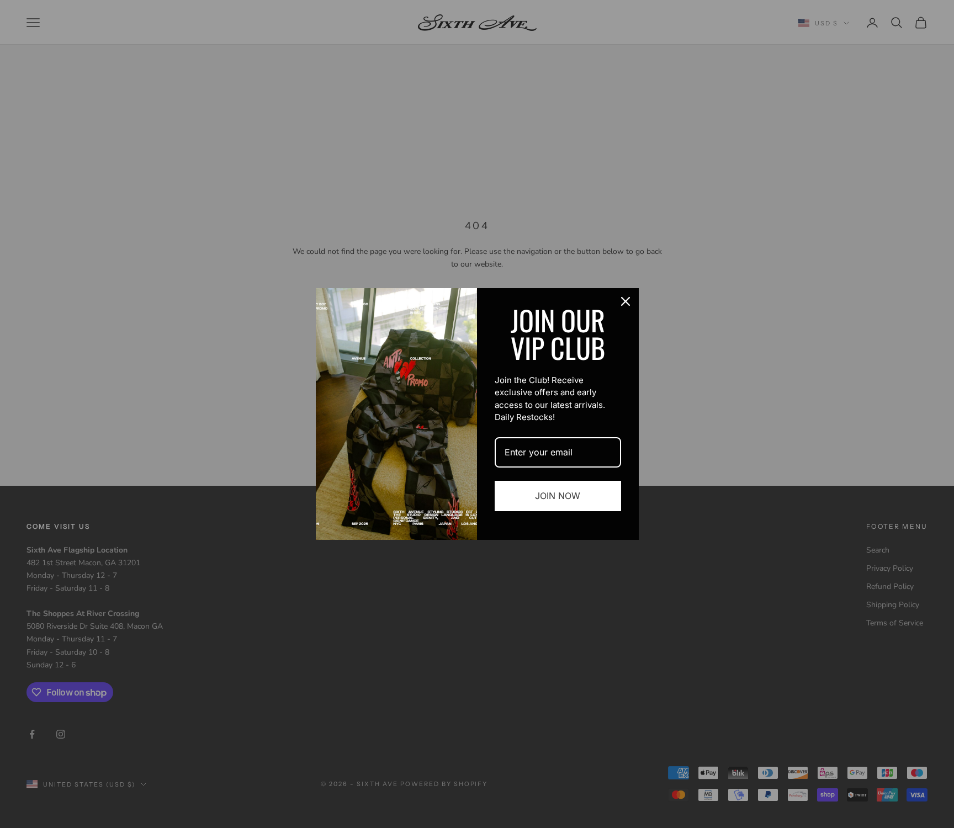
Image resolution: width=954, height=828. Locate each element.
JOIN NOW (557, 495)
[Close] (625, 301)
